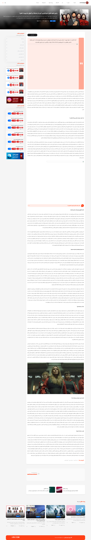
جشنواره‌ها (44, 2)
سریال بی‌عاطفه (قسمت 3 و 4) (13, 90)
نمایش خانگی (8, 70)
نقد (15, 70)
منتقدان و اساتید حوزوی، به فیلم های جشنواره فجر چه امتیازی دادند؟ (36, 520)
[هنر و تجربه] (6, 45)
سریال (68, 2)
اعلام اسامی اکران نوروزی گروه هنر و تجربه (70, 490)
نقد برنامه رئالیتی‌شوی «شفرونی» (74, 205)
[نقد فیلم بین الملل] (6, 51)
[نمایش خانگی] (6, 48)
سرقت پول (71, 460)
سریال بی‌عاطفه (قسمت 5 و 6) (18, 111)
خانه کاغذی (76, 460)
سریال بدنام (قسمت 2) (19, 146)
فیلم (75, 2)
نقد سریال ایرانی (11, 70)
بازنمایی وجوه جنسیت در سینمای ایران (78, 517)
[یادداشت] (6, 39)
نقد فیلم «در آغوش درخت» (60, 519)
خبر (62, 2)
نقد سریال (13, 70)
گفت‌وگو (57, 2)
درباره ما (37, 2)
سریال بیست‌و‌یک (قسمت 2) (13, 82)
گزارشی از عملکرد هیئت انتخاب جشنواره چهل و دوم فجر (38, 490)
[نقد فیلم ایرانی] (6, 54)
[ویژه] (6, 42)
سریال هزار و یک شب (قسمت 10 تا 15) (12, 75)
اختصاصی (78, 514)
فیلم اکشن (66, 460)
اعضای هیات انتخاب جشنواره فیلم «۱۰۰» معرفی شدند (16, 519)
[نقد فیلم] (6, 60)
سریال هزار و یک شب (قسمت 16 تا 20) (12, 68)
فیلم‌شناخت (82, 3)
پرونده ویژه (51, 2)
